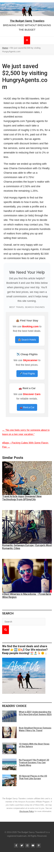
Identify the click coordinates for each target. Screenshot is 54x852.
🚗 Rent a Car (27, 407)
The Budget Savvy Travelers (27, 20)
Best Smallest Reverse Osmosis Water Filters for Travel (35, 729)
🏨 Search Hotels (27, 339)
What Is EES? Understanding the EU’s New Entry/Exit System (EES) (35, 713)
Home (5, 48)
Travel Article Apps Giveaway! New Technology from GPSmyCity (22, 498)
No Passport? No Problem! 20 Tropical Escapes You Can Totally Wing (34, 762)
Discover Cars (31, 394)
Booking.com (30, 326)
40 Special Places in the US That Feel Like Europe (33, 777)
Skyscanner (30, 360)
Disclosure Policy (26, 811)
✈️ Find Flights (27, 373)
